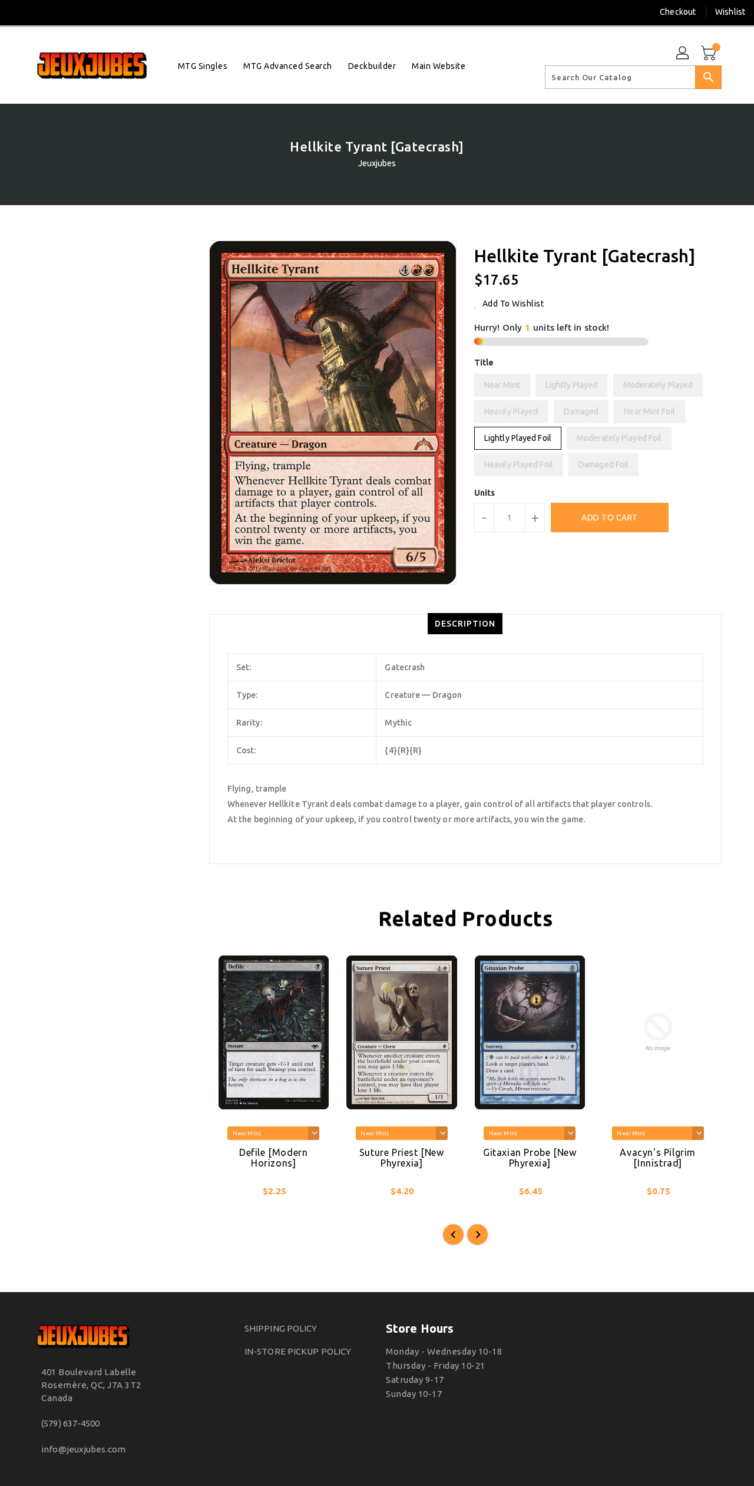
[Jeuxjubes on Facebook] (19, 12)
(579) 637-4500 (70, 1423)
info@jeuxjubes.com (83, 1449)
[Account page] (683, 53)
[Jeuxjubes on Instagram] (40, 12)
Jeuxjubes (377, 163)
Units (484, 493)
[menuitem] (203, 66)
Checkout (678, 12)
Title (484, 362)
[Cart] (710, 53)
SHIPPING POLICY (281, 1328)
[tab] (465, 623)
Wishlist (730, 12)
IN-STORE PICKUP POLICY (297, 1351)
